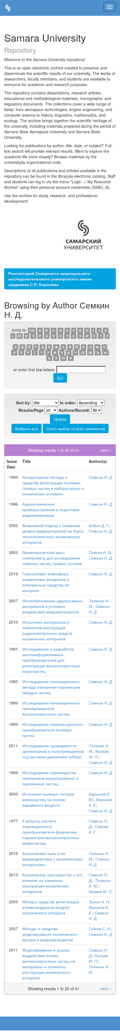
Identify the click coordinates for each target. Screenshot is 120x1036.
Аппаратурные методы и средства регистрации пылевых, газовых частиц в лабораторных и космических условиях (53, 485)
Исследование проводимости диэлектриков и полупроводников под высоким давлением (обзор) (52, 751)
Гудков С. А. (100, 928)
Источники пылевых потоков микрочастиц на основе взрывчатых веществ (48, 799)
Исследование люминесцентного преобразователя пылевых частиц (52, 729)
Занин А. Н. (99, 901)
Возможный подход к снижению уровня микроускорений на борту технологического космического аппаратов (52, 534)
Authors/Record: (74, 410)
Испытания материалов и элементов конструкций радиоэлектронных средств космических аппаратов (47, 630)
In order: (68, 402)
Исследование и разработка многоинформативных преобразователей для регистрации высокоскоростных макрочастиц (51, 660)
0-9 (32, 330)
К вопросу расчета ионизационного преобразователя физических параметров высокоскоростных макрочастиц (50, 832)
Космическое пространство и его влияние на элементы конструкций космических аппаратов (52, 883)
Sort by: (23, 402)
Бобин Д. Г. (99, 525)
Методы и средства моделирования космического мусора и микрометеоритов (49, 934)
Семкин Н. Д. (101, 477)
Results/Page (31, 410)
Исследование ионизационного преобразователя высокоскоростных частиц (51, 708)
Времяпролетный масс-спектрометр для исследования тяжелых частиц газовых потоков (52, 558)
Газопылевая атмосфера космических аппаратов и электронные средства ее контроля (45, 582)
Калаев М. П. (100, 891)
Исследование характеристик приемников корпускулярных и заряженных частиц (50, 778)
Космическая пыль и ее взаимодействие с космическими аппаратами (52, 859)
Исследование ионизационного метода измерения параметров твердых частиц (51, 687)
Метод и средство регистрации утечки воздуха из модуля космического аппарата (50, 907)
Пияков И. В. (100, 552)
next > (105, 450)
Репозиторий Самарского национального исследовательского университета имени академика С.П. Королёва (50, 278)
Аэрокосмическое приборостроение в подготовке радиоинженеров (50, 509)
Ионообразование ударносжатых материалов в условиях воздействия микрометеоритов (52, 606)
